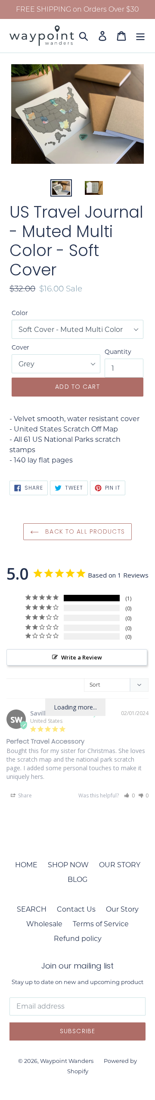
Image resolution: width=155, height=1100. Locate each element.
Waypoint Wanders (66, 1060)
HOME (26, 865)
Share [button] (24, 795)
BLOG (77, 879)
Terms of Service (101, 924)
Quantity (118, 352)
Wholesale (44, 924)
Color (20, 313)
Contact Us (76, 909)
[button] (129, 795)
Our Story (122, 909)
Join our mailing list (77, 966)
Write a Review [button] (81, 657)
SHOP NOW (68, 865)
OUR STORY (119, 865)
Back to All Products (84, 531)
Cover (20, 347)
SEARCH (31, 909)
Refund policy (78, 938)
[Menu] (140, 35)
